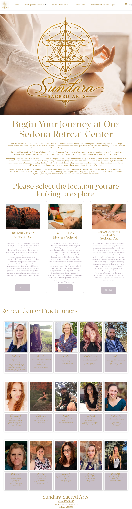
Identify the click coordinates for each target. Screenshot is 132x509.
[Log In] (124, 5)
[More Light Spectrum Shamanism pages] (45, 4)
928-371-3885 (66, 501)
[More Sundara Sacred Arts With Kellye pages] (114, 4)
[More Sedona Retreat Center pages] (68, 4)
